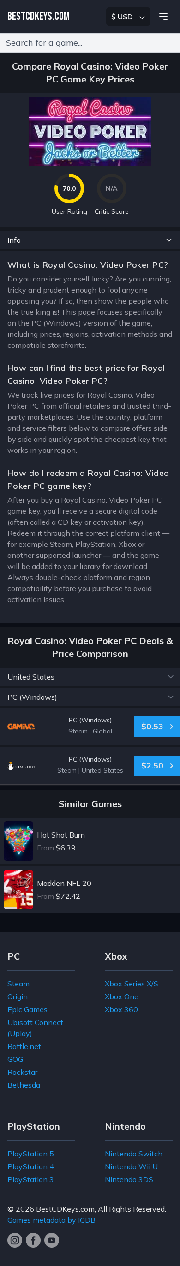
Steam (18, 983)
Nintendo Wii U (131, 1166)
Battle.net (24, 1046)
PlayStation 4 (30, 1166)
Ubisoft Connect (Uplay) (35, 1028)
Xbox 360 (121, 1009)
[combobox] (90, 43)
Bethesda (23, 1085)
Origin (17, 996)
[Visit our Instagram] (14, 1240)
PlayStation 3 (30, 1179)
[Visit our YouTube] (51, 1240)
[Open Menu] (163, 16)
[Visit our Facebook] (33, 1240)
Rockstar (22, 1072)
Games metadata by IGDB (51, 1220)
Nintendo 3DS (129, 1179)
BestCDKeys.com (65, 1208)
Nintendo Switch (133, 1153)
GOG (15, 1059)
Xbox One (121, 996)
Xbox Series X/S (131, 983)
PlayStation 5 (30, 1153)
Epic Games (27, 1009)
